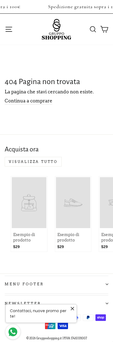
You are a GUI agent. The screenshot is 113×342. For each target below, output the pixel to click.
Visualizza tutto (33, 162)
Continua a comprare (28, 101)
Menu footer (24, 284)
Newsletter (23, 303)
